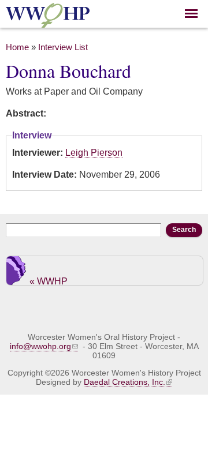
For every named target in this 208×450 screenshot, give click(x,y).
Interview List (63, 47)
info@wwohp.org (40, 346)
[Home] (48, 21)
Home (17, 47)
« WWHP (48, 280)
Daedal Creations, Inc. (124, 382)
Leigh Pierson (93, 153)
